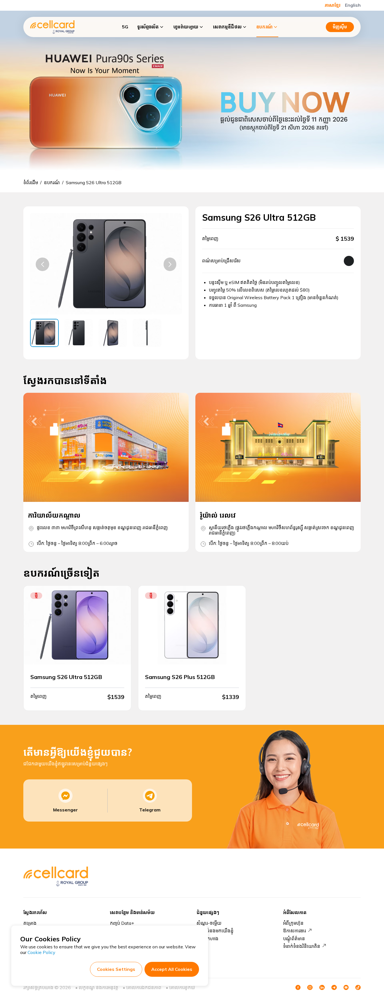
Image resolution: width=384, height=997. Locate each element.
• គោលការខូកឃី (180, 987)
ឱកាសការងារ (294, 930)
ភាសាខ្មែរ (332, 5)
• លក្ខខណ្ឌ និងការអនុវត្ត (96, 987)
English (353, 5)
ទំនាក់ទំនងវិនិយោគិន (301, 946)
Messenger (65, 810)
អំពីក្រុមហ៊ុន (293, 923)
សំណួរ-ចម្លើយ (209, 923)
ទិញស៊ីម (340, 27)
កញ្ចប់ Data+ (122, 923)
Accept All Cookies (171, 969)
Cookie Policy (41, 952)
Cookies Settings (116, 969)
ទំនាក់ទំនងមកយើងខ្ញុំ (215, 930)
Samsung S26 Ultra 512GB (66, 677)
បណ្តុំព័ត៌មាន (294, 938)
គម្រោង (30, 923)
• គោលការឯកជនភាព (142, 987)
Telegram (150, 810)
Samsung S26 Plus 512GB (180, 677)
